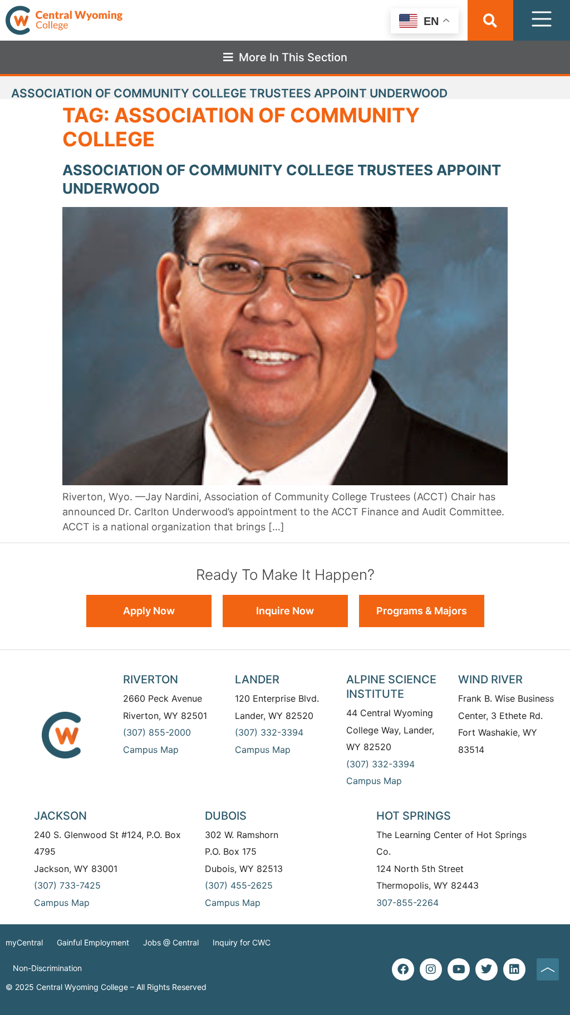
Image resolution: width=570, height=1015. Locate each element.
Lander (257, 679)
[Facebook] (403, 969)
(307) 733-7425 (67, 885)
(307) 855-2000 (157, 732)
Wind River (490, 679)
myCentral (24, 942)
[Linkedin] (514, 969)
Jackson (60, 815)
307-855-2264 (407, 902)
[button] (490, 20)
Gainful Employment (93, 942)
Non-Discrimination (47, 968)
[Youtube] (459, 969)
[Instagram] (431, 969)
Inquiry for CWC (242, 942)
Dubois (226, 815)
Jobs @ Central (171, 942)
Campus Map (151, 749)
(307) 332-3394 (269, 732)
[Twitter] (486, 969)
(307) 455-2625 (239, 885)
